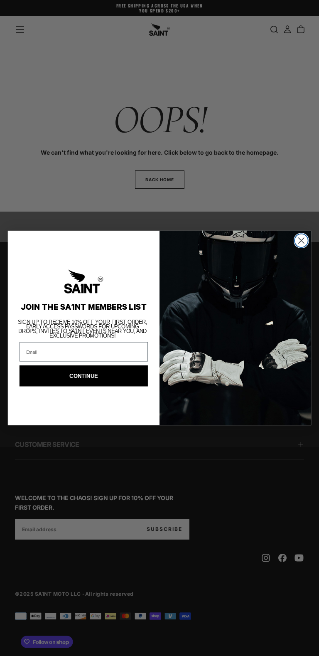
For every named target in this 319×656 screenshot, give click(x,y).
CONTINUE (83, 376)
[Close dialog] (301, 240)
